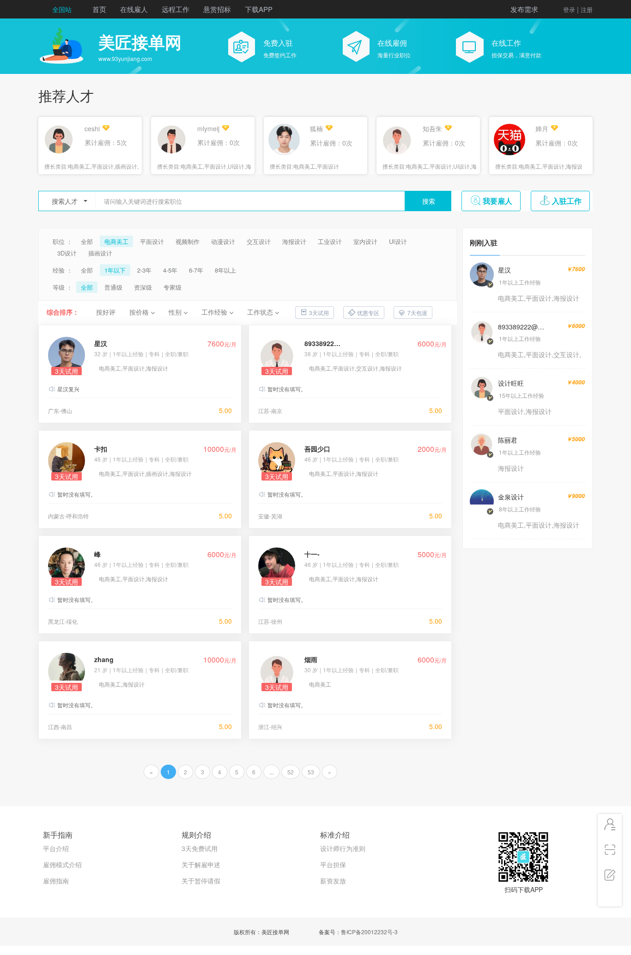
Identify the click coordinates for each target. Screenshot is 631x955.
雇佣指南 (56, 880)
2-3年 (144, 270)
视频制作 (188, 241)
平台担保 (333, 864)
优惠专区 (368, 312)
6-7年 (196, 270)
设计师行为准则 (342, 848)
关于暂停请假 (201, 880)
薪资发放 (333, 880)
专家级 (173, 287)
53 (311, 772)
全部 (87, 241)
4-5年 (170, 270)
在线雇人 (134, 9)
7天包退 (417, 312)
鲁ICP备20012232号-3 (369, 932)
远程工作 (175, 9)
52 (290, 772)
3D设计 (67, 253)
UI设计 (398, 241)
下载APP (259, 9)
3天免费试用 (200, 848)
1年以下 (115, 270)
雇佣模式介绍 (62, 864)
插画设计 (100, 253)
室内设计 (365, 241)
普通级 (113, 287)
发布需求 (524, 9)
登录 (569, 9)
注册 (587, 9)
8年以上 (225, 270)
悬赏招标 (217, 9)
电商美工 (116, 241)
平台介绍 (56, 848)
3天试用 (319, 312)
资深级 (143, 287)
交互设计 (259, 241)
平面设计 (152, 241)
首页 (99, 9)
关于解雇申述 (201, 864)
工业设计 (330, 241)
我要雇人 (497, 200)
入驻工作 (567, 200)
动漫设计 (223, 241)
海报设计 (294, 241)
